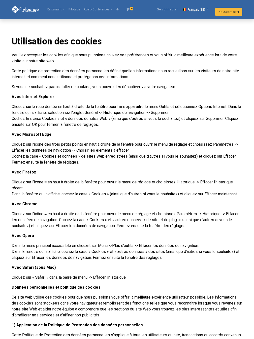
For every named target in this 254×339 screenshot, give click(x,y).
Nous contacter (229, 12)
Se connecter (167, 9)
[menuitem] (74, 9)
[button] (117, 9)
